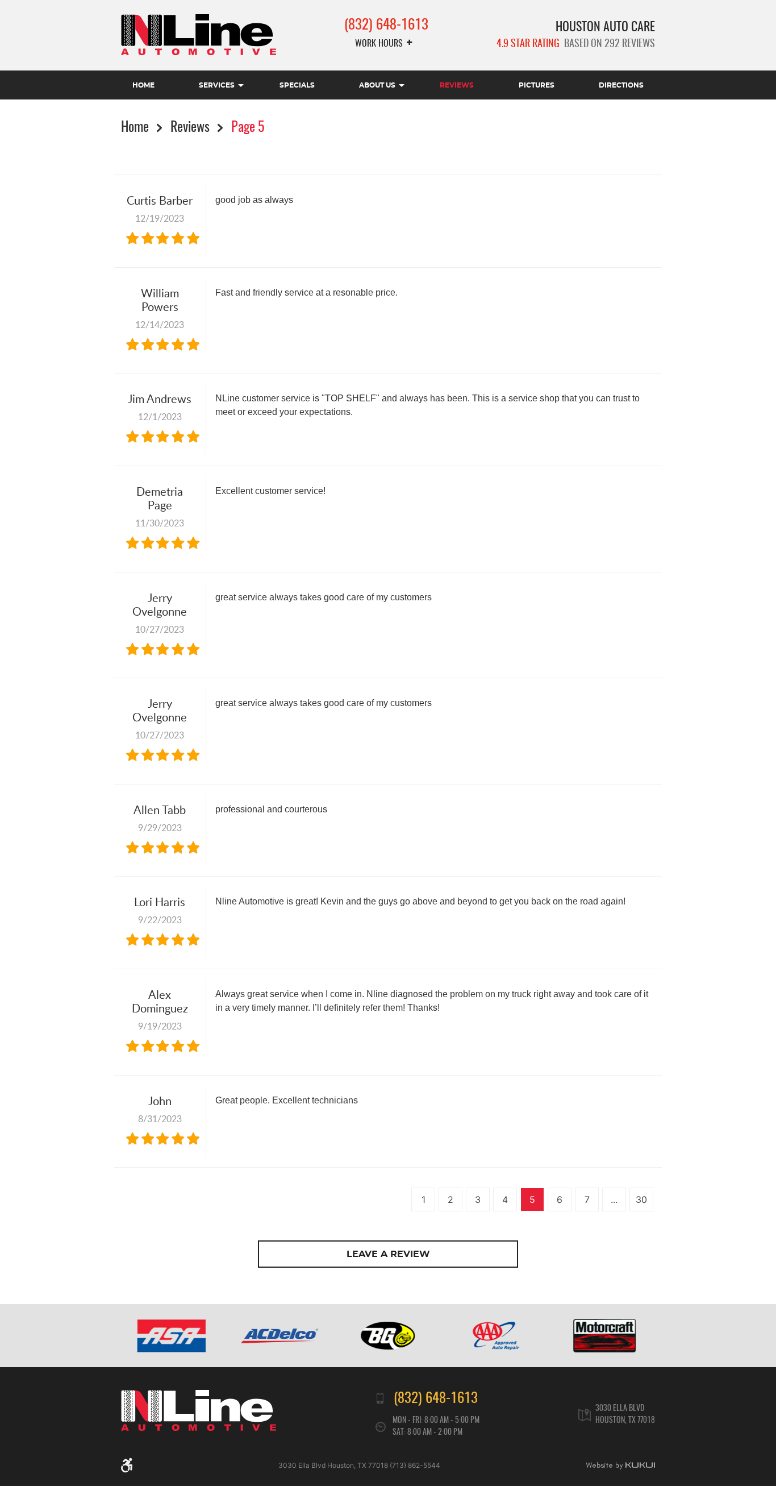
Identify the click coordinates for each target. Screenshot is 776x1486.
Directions (621, 85)
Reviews (457, 85)
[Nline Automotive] (198, 34)
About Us (377, 85)
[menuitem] (143, 84)
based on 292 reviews (576, 44)
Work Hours (379, 43)
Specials (297, 85)
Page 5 (247, 128)
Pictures (536, 85)
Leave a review (388, 1254)
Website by (620, 1465)
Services (217, 85)
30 (641, 1199)
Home (143, 85)
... (614, 1199)
